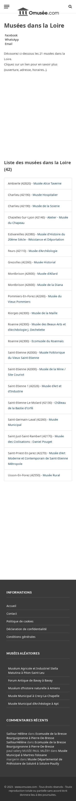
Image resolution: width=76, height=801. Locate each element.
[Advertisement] (38, 115)
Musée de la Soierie (46, 206)
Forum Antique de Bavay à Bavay (30, 680)
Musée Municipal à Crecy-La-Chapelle (33, 696)
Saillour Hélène (16, 734)
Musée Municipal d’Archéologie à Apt (33, 703)
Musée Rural (51, 475)
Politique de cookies (19, 621)
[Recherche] (70, 6)
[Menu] (6, 6)
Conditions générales (20, 637)
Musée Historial (45, 262)
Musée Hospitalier (45, 195)
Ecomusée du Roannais (48, 341)
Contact (11, 613)
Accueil (11, 606)
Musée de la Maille (44, 313)
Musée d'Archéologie (43, 251)
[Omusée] (38, 6)
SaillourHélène (16, 742)
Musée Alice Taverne (47, 183)
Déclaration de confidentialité (26, 629)
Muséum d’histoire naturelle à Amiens (34, 688)
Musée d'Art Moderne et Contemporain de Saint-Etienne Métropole (38, 458)
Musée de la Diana (50, 285)
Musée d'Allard (47, 274)
